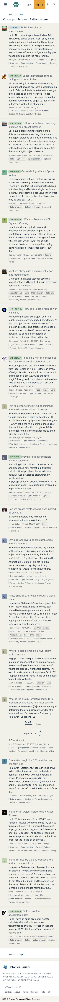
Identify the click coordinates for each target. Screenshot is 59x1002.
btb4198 (11, 203)
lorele (10, 891)
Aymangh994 (14, 155)
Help (43, 992)
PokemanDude (14, 107)
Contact (8, 992)
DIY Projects (22, 66)
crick (10, 572)
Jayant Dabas (14, 524)
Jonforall (12, 289)
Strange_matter (15, 255)
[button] (20, 987)
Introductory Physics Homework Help (24, 300)
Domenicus (13, 341)
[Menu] (5, 4)
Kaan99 (11, 844)
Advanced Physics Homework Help (39, 751)
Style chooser (13, 987)
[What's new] (48, 4)
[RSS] (49, 992)
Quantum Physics (33, 114)
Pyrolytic (12, 59)
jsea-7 (11, 744)
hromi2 (11, 683)
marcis (11, 936)
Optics (17, 162)
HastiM (11, 390)
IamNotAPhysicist (16, 438)
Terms (25, 992)
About (17, 992)
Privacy (34, 992)
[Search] (54, 4)
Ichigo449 (12, 795)
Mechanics (39, 348)
